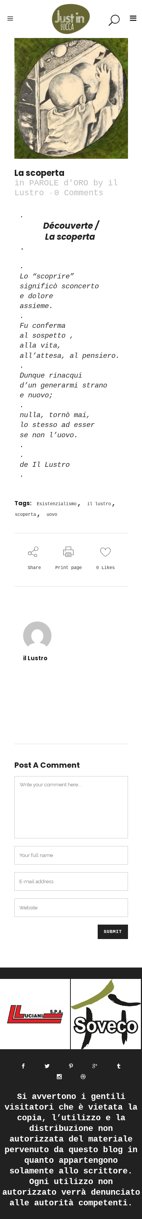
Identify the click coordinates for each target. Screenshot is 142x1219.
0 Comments (78, 193)
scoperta (25, 514)
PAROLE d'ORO (58, 183)
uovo (52, 514)
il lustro (99, 504)
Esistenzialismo (56, 504)
